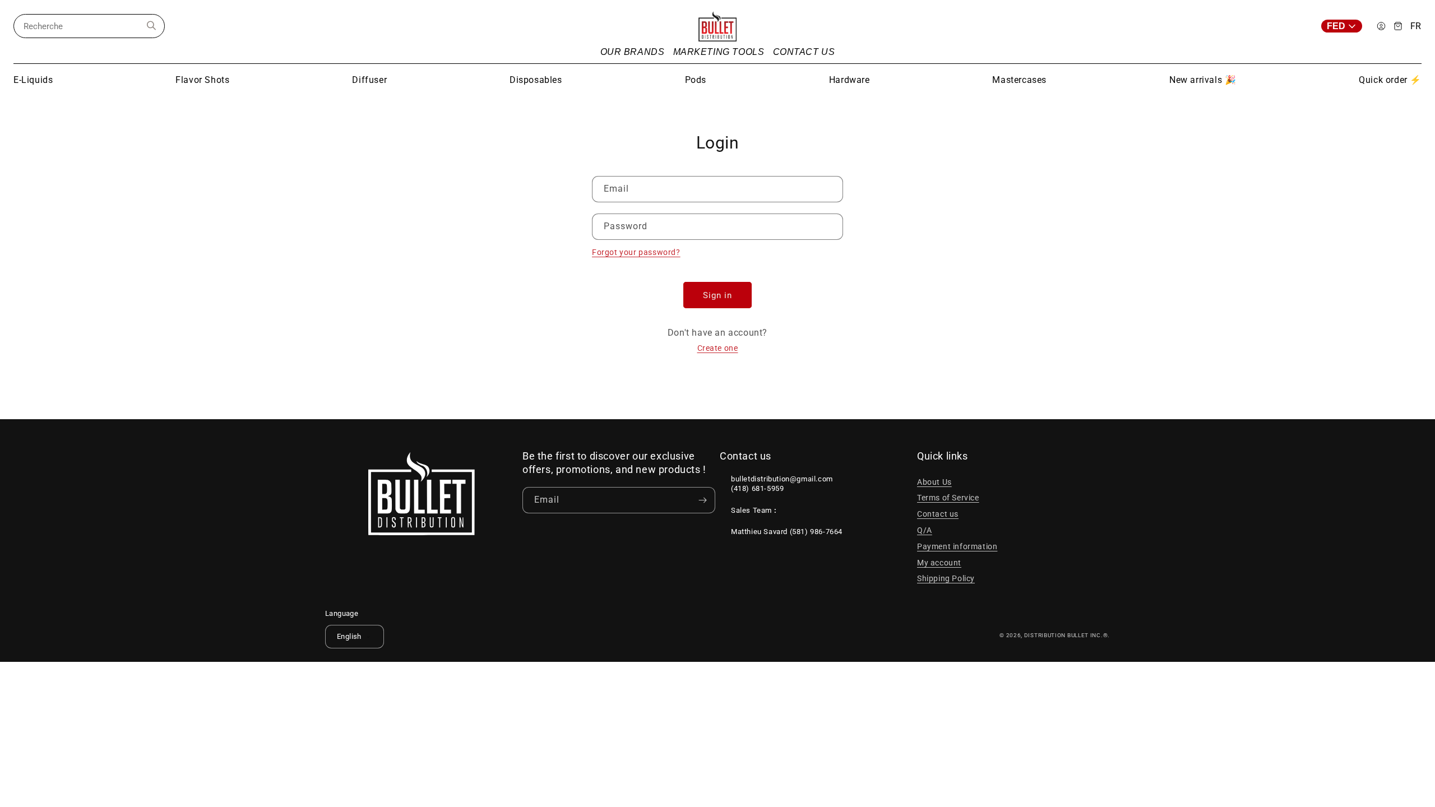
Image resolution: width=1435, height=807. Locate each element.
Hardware (849, 80)
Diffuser (369, 80)
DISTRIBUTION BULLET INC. (1063, 635)
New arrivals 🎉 (1202, 80)
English (349, 636)
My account (939, 562)
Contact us (938, 513)
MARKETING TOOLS (719, 52)
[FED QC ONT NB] (1345, 26)
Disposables (536, 80)
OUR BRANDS (632, 52)
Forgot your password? (636, 252)
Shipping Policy (946, 578)
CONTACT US (804, 52)
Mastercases (1019, 80)
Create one (717, 348)
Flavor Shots (202, 80)
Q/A (924, 530)
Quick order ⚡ (1390, 80)
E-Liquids (33, 80)
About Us (934, 481)
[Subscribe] (702, 500)
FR (1416, 26)
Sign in (717, 295)
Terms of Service (948, 497)
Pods (695, 80)
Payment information (957, 546)
